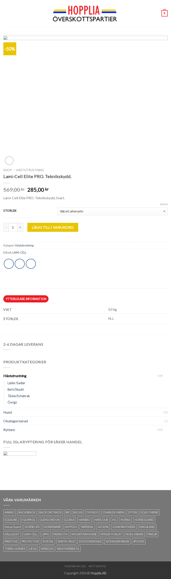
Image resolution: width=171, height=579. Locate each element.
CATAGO (92, 512)
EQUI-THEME (149, 512)
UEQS (33, 548)
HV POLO (71, 527)
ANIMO (9, 512)
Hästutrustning (30, 170)
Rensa (164, 204)
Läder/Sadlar (16, 383)
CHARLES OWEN (113, 512)
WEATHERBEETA (68, 548)
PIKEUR (152, 534)
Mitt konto (97, 566)
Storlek (10, 210)
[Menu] (6, 13)
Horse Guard (13, 527)
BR (67, 512)
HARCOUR (101, 520)
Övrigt (12, 402)
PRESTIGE (11, 541)
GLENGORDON (49, 520)
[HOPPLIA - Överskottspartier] (85, 13)
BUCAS (77, 512)
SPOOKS (138, 541)
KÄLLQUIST (12, 534)
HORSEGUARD (144, 520)
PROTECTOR (30, 541)
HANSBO (84, 520)
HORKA (125, 520)
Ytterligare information (26, 299)
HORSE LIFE (32, 527)
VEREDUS (47, 548)
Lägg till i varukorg (53, 227)
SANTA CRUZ (66, 541)
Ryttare (9, 429)
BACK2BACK (26, 512)
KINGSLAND (147, 527)
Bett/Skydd (16, 389)
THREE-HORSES (15, 548)
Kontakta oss (75, 566)
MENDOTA (60, 534)
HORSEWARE (52, 527)
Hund (7, 412)
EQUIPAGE (28, 520)
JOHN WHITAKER (123, 527)
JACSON (103, 527)
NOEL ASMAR (134, 534)
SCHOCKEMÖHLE (90, 541)
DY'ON (132, 512)
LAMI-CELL (19, 252)
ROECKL (48, 541)
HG (114, 520)
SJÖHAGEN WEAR (117, 541)
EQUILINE (11, 520)
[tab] (26, 298)
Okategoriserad (15, 421)
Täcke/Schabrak (19, 396)
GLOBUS (69, 520)
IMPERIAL (87, 527)
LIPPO (45, 534)
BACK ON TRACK (50, 512)
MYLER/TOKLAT (111, 534)
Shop (7, 170)
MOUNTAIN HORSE (84, 534)
